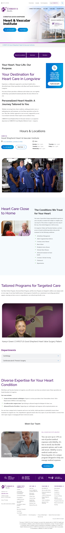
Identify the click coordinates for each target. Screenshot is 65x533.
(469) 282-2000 (4, 493)
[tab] (31, 356)
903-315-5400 (55, 83)
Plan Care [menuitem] (52, 8)
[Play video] (32, 175)
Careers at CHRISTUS (23, 514)
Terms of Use (40, 516)
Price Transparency (32, 514)
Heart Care (20, 147)
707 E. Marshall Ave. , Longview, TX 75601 (12, 141)
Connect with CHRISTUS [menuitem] (35, 8)
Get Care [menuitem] (45, 8)
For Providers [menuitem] (60, 8)
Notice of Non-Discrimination (54, 514)
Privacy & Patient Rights (42, 514)
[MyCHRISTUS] (54, 3)
